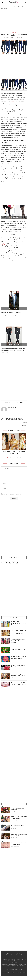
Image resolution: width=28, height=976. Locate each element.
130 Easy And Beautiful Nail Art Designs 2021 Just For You (19, 817)
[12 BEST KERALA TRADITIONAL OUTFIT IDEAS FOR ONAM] (5, 624)
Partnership (22, 960)
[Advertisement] (14, 21)
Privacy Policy (14, 962)
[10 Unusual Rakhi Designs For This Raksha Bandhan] (5, 659)
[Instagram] (10, 562)
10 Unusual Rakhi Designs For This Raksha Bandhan (18, 657)
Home (2, 6)
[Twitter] (6, 562)
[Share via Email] (21, 402)
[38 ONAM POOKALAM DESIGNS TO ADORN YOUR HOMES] (5, 650)
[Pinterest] (13, 562)
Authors (18, 959)
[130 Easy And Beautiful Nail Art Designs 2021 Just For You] (5, 819)
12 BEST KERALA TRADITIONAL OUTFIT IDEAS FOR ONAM (18, 623)
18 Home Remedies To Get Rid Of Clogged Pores (18, 843)
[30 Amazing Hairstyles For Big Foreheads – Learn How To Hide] (5, 676)
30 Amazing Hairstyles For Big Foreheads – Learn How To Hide (18, 675)
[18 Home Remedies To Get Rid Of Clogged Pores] (5, 845)
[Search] (25, 2)
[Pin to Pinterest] (20, 402)
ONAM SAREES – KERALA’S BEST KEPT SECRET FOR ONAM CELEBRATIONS (18, 632)
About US (4, 959)
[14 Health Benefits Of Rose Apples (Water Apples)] (5, 667)
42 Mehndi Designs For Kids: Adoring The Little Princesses (18, 683)
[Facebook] (3, 562)
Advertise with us (11, 959)
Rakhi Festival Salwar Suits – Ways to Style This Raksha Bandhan (18, 641)
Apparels (11, 6)
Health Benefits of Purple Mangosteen (17, 808)
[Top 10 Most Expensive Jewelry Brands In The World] (5, 836)
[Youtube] (17, 562)
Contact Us (23, 959)
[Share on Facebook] (17, 402)
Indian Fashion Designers (13, 960)
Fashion (6, 6)
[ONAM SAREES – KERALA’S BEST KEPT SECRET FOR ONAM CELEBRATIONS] (14, 441)
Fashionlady (11, 37)
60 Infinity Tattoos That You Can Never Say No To (18, 826)
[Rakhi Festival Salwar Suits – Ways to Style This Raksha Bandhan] (5, 641)
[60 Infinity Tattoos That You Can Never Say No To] (5, 828)
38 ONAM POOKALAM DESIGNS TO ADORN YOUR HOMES (18, 649)
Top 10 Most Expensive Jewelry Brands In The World (19, 835)
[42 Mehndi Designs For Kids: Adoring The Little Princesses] (5, 685)
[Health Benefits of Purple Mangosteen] (5, 810)
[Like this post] (16, 402)
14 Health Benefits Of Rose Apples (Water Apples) (18, 666)
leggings (12, 101)
